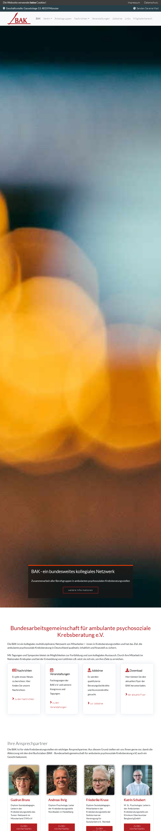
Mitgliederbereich (142, 18)
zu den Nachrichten (24, 699)
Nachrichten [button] (80, 18)
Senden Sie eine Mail (147, 8)
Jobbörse (117, 18)
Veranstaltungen (101, 18)
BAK (39, 18)
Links (127, 18)
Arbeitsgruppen (63, 18)
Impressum (134, 2)
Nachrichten (24, 670)
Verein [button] (46, 18)
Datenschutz (151, 2)
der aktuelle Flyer (136, 695)
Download (136, 670)
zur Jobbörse (96, 703)
